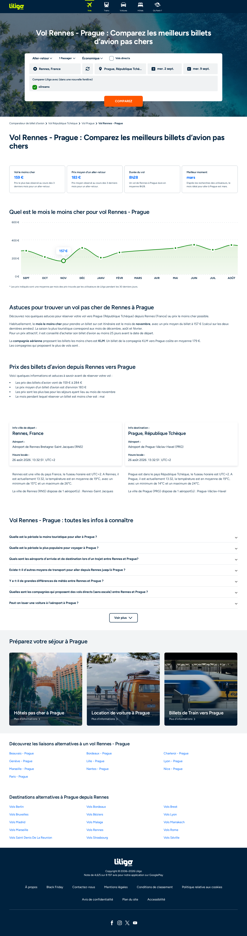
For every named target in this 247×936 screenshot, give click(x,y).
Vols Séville (171, 837)
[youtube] (135, 922)
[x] (127, 922)
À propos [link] (31, 887)
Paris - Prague (18, 776)
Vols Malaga (94, 822)
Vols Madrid (17, 822)
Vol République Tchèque (63, 123)
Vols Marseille (18, 830)
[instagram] (120, 922)
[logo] (16, 6)
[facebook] (112, 922)
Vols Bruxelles (18, 814)
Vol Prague (88, 123)
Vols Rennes (94, 830)
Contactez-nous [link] (83, 887)
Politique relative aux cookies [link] (202, 887)
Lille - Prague (95, 761)
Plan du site (130, 899)
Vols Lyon (170, 814)
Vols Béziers (94, 814)
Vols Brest (170, 806)
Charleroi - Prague (176, 753)
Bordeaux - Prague (99, 753)
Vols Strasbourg (97, 837)
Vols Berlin (16, 806)
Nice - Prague (173, 769)
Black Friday (55, 887)
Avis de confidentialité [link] (97, 899)
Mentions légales (116, 887)
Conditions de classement (155, 887)
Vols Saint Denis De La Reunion (30, 837)
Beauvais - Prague (21, 753)
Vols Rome (171, 830)
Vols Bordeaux (96, 806)
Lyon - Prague (173, 761)
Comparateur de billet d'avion (26, 123)
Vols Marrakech (174, 822)
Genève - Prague (20, 761)
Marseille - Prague (21, 769)
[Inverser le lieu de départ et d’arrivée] (87, 68)
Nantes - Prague (97, 769)
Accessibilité (156, 899)
